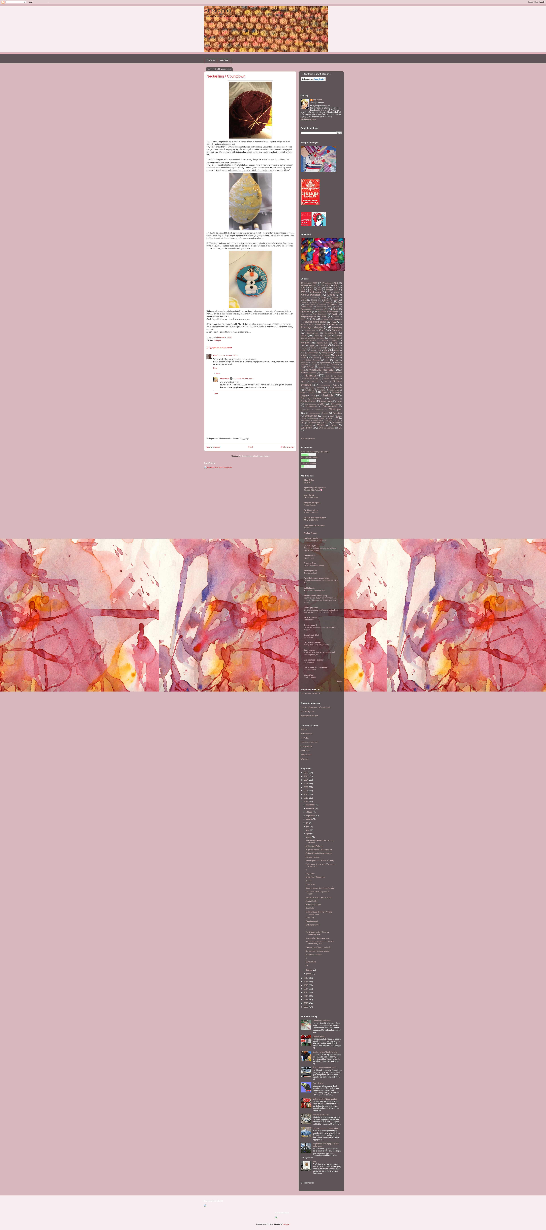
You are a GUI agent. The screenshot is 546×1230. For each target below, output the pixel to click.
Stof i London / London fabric (324, 1068)
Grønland (325, 340)
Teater (322, 418)
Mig (302, 367)
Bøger (326, 300)
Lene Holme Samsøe (310, 360)
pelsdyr (303, 388)
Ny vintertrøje (309, 662)
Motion (337, 367)
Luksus (313, 362)
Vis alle (339, 681)
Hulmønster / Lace (313, 905)
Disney (329, 307)
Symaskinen (311, 416)
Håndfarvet (314, 348)
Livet (336, 360)
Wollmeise (306, 428)
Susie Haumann (314, 413)
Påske (330, 388)
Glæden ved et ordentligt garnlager (321, 337)
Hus (302, 345)
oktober (309, 812)
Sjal (313, 395)
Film (315, 319)
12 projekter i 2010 (330, 283)
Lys (313, 365)
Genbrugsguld (310, 625)
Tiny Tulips (310, 874)
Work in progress (326, 428)
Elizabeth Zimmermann (328, 312)
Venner (320, 425)
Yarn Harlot (309, 495)
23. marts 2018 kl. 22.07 (243, 378)
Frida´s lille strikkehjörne (315, 518)
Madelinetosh (322, 365)
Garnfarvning (312, 333)
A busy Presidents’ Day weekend (316, 645)
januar (309, 973)
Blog (313, 300)
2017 (311, 287)
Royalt (324, 392)
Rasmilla (338, 388)
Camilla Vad (305, 302)
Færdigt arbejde (312, 327)
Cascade (315, 302)
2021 (303, 290)
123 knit (304, 729)
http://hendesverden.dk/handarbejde (315, 707)
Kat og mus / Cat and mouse (317, 951)
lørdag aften (308, 637)
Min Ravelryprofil (308, 439)
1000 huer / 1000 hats (322, 1021)
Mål (322, 372)
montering (329, 367)
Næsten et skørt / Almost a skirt (319, 897)
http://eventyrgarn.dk (309, 742)
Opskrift (314, 381)
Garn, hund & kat (311, 635)
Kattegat (307, 482)
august (309, 819)
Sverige (325, 413)
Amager (336, 292)
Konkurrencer (324, 355)
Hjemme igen (309, 558)
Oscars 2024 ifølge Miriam (314, 565)
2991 (315, 1162)
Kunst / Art (310, 918)
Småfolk (327, 395)
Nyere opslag (213, 447)
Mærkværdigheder (308, 373)
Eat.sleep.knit (306, 734)
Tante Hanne (306, 755)
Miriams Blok (310, 563)
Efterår (335, 309)
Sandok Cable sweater (310, 457)
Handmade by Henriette (314, 525)
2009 (322, 285)
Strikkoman (217, 11)
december (310, 805)
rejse (303, 392)
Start (250, 447)
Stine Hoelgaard (310, 404)
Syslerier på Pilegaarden (315, 488)
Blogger (286, 1224)
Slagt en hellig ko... (312, 503)
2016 (303, 287)
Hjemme (305, 342)
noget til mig (337, 376)
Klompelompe (313, 353)
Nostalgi (326, 378)
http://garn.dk (306, 746)
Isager (303, 350)
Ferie (303, 319)
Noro (317, 378)
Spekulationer (308, 401)
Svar (215, 368)
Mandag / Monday (313, 857)
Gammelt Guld (310, 330)
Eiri (307, 965)
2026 (303, 292)
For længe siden (326, 319)
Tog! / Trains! (318, 1083)
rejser (312, 392)
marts (309, 837)
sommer (334, 399)
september (311, 816)
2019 (328, 287)
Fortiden (338, 319)
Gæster (335, 340)
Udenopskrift (317, 420)
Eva (215, 355)
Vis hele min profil (308, 119)
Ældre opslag (287, 447)
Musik (303, 370)
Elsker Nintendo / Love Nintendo (319, 853)
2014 (306, 989)
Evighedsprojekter (308, 317)
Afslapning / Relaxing (314, 846)
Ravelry (322, 390)
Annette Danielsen (310, 295)
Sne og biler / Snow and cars (317, 938)
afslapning (315, 292)
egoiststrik (306, 311)
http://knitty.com (307, 711)
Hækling (323, 345)
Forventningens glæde (315, 322)
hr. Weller (305, 738)
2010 (329, 285)
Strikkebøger (336, 404)
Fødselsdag (337, 327)
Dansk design (306, 307)
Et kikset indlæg (310, 677)
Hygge (311, 345)
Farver (336, 317)
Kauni (303, 353)
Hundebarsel (309, 620)
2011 (306, 1000)
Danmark (333, 304)
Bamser (335, 298)
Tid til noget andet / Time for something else (317, 933)
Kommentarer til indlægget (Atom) (255, 456)
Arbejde (217, 340)
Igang (330, 348)
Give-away (326, 336)
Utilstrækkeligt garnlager (318, 423)
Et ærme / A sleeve (313, 955)
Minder (321, 367)
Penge (311, 388)
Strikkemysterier (329, 406)
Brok (319, 300)
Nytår (303, 381)
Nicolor (328, 376)
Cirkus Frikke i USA (312, 642)
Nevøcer (310, 375)
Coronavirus (328, 302)
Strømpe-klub (305, 409)
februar (309, 970)
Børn (336, 300)
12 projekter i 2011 (308, 285)
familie (323, 316)
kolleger (304, 355)
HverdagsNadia (310, 571)
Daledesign (322, 304)
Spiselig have (326, 401)
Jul (325, 350)
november (310, 808)
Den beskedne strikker (313, 660)
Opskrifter (224, 60)
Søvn (332, 416)
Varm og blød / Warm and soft (318, 947)
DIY (337, 307)
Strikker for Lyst (311, 510)
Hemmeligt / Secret (321, 1115)
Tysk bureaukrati (310, 573)
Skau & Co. (309, 480)
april (308, 833)
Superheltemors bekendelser (316, 578)
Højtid (336, 345)
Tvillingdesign (305, 420)
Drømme (318, 309)
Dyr (325, 309)
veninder (308, 425)
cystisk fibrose (310, 304)
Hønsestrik (304, 348)
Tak (304, 418)
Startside (211, 60)
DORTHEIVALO (310, 556)
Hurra (335, 343)
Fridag (311, 324)
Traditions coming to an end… (315, 590)
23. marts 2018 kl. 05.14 (227, 355)
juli (307, 823)
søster (325, 416)
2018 (319, 287)
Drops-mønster (307, 309)
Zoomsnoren (309, 650)
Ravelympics (334, 390)
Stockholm (310, 908)
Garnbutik (337, 330)
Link (326, 360)
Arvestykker (305, 298)
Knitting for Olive (312, 925)
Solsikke (307, 528)
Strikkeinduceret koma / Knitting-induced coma (319, 913)
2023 (319, 290)
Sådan (339, 416)
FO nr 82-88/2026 (311, 520)
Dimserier (320, 307)
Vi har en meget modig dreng (315, 541)
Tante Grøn (310, 884)
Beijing (304, 300)
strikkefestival (311, 406)
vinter (334, 425)
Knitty (338, 353)
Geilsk (316, 336)
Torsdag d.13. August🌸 (313, 490)
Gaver (304, 335)
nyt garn (335, 378)
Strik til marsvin (311, 617)
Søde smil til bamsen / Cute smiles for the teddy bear (320, 942)
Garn (321, 330)
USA (303, 423)
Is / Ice (308, 881)
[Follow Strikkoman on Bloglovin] (313, 81)
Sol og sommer (311, 398)
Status (339, 401)
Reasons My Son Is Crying (315, 596)
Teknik (329, 418)
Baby (323, 297)
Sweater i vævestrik (308, 463)
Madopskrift (334, 365)
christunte (224, 378)
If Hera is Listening (311, 498)
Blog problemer (310, 670)
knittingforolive (327, 353)
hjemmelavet (322, 343)
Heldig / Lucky (311, 901)
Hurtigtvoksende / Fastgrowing (325, 1128)
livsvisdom (304, 362)
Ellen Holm (305, 314)
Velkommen (337, 423)
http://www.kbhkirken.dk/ (311, 693)
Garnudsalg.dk (331, 333)
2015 (336, 285)
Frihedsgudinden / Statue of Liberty (320, 860)
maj (308, 830)
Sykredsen (337, 413)
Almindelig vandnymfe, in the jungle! (315, 452)
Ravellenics (309, 390)
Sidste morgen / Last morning (325, 1052)
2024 (328, 290)
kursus (316, 358)
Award (314, 298)
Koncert (313, 355)
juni (308, 826)
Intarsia (337, 348)
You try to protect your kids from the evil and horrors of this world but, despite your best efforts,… (320, 600)
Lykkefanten (325, 362)
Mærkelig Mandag (321, 369)
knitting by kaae (311, 608)
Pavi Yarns (305, 751)
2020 (336, 287)
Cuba (339, 302)
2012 (306, 996)
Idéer (323, 348)
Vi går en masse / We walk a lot (319, 850)
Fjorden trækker (310, 505)
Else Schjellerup (319, 314)
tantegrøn (313, 418)
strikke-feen (309, 675)
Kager (336, 350)
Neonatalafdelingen (334, 372)
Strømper (335, 409)
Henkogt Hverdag (311, 538)
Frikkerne (320, 324)
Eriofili (334, 314)
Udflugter (328, 420)
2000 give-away (319, 1036)
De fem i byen (310, 546)
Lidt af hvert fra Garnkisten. (316, 667)
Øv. (340, 428)
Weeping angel (312, 921)
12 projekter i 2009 (309, 283)
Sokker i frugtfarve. (311, 513)
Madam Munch (310, 533)
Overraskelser (325, 385)
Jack (319, 350)
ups (338, 420)
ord (326, 381)
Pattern (336, 385)
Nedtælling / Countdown (315, 877)
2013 (306, 992)
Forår (334, 322)
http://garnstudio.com (309, 716)
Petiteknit (320, 388)
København (330, 357)
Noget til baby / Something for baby (320, 888)
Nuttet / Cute (311, 962)
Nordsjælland (307, 378)
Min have (311, 367)
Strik (321, 404)
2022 (311, 290)
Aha (328, 292)
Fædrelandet (332, 324)
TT (337, 418)
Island (313, 350)
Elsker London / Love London (325, 1099)
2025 (336, 290)
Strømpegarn (319, 409)
